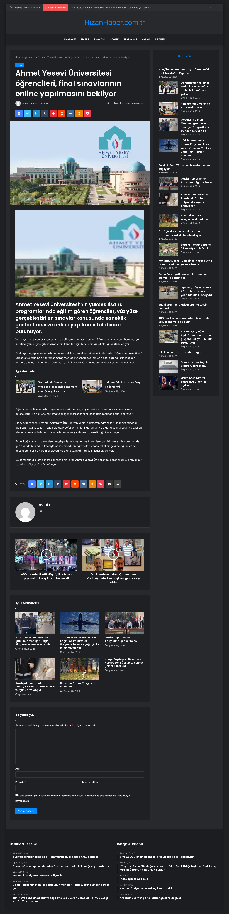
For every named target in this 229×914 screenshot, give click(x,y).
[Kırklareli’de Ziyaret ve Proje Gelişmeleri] (92, 386)
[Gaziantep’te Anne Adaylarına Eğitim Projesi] (124, 623)
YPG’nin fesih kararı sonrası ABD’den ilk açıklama (193, 381)
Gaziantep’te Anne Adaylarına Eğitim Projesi (121, 639)
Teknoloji (130, 39)
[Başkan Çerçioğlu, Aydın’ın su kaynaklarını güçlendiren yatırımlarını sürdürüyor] (168, 336)
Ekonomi (99, 39)
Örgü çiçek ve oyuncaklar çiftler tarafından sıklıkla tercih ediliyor (180, 233)
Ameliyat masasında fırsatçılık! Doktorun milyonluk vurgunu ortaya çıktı (35, 686)
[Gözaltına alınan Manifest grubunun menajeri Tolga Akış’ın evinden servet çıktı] (35, 623)
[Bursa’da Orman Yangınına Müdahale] (79, 669)
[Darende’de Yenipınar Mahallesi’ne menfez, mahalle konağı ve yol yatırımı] (25, 386)
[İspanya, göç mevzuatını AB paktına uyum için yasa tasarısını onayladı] (168, 292)
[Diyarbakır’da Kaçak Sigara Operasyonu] (168, 367)
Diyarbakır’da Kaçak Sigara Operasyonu (194, 364)
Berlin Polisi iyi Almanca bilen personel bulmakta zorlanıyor (183, 276)
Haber (85, 39)
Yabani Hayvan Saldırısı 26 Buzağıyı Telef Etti (196, 246)
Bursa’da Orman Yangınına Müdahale (77, 684)
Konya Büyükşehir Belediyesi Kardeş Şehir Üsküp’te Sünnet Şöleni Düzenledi (124, 662)
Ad (17, 768)
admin (25, 103)
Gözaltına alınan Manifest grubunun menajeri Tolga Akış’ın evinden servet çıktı (32, 641)
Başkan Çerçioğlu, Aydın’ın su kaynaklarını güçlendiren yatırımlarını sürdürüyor (197, 337)
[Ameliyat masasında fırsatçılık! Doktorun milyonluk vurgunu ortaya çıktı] (35, 669)
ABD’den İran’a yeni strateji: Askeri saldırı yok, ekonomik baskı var (185, 320)
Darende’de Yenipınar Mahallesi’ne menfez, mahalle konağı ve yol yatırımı (57, 386)
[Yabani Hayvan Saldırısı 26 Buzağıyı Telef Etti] (168, 249)
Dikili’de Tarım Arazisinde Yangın (180, 352)
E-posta (20, 782)
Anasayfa (70, 39)
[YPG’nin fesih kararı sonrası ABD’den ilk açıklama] (168, 383)
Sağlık (114, 39)
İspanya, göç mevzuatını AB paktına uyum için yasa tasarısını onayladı (197, 291)
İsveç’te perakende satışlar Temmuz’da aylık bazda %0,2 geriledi (185, 71)
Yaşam (146, 39)
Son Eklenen (186, 56)
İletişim (160, 39)
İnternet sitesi (90, 782)
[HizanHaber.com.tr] (114, 22)
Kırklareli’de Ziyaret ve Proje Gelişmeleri (91, 7)
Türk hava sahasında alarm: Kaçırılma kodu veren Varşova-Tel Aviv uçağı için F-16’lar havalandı (79, 643)
